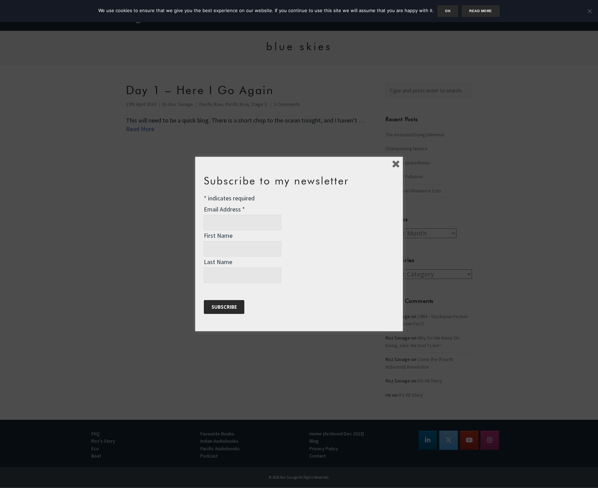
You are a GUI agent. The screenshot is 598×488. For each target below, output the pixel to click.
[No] (589, 11)
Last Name (218, 262)
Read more (480, 11)
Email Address (224, 209)
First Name (218, 236)
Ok (448, 11)
